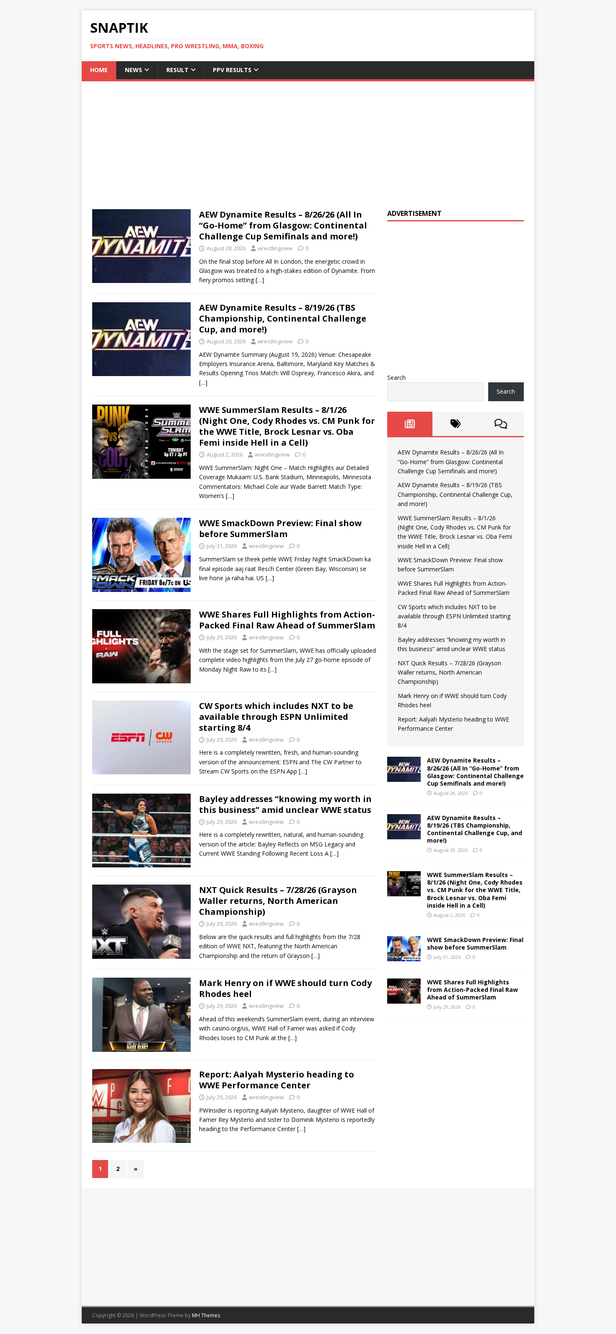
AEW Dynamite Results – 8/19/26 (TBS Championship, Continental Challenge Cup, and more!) (282, 318)
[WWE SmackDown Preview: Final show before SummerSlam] (404, 956)
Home (99, 70)
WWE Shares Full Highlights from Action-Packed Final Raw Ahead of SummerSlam (287, 620)
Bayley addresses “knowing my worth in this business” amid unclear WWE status (285, 804)
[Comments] (501, 424)
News (133, 70)
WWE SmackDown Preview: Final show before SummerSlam (280, 528)
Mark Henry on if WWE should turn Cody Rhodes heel (285, 988)
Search (396, 378)
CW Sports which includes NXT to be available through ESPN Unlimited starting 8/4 (276, 716)
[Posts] (410, 424)
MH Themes (206, 1315)
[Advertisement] (308, 140)
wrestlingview (275, 248)
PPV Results (232, 70)
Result (177, 70)
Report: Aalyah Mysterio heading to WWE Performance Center (276, 1080)
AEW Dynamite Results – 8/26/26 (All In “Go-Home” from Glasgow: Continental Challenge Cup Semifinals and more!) (283, 225)
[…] (260, 280)
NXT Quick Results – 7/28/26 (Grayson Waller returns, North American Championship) (278, 900)
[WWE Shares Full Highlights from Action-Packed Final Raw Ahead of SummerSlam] (404, 998)
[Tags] (455, 424)
